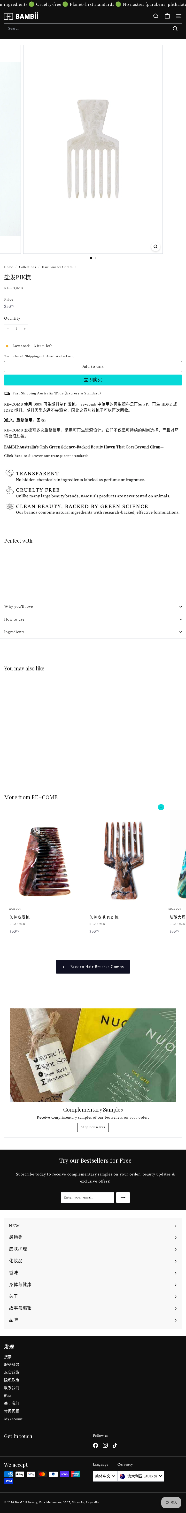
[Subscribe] (123, 1197)
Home (9, 267)
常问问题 (11, 1411)
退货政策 (11, 1372)
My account (13, 1419)
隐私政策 (11, 1380)
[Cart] (167, 16)
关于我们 (11, 1403)
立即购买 (93, 380)
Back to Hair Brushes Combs (96, 966)
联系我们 (11, 1388)
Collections (28, 267)
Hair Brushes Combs (57, 267)
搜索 (8, 1357)
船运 (8, 1395)
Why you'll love (18, 606)
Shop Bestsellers (93, 1127)
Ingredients (14, 632)
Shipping (32, 356)
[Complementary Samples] (93, 1055)
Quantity (12, 318)
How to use (14, 619)
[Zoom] (155, 246)
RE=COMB (13, 288)
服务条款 (11, 1364)
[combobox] (93, 28)
